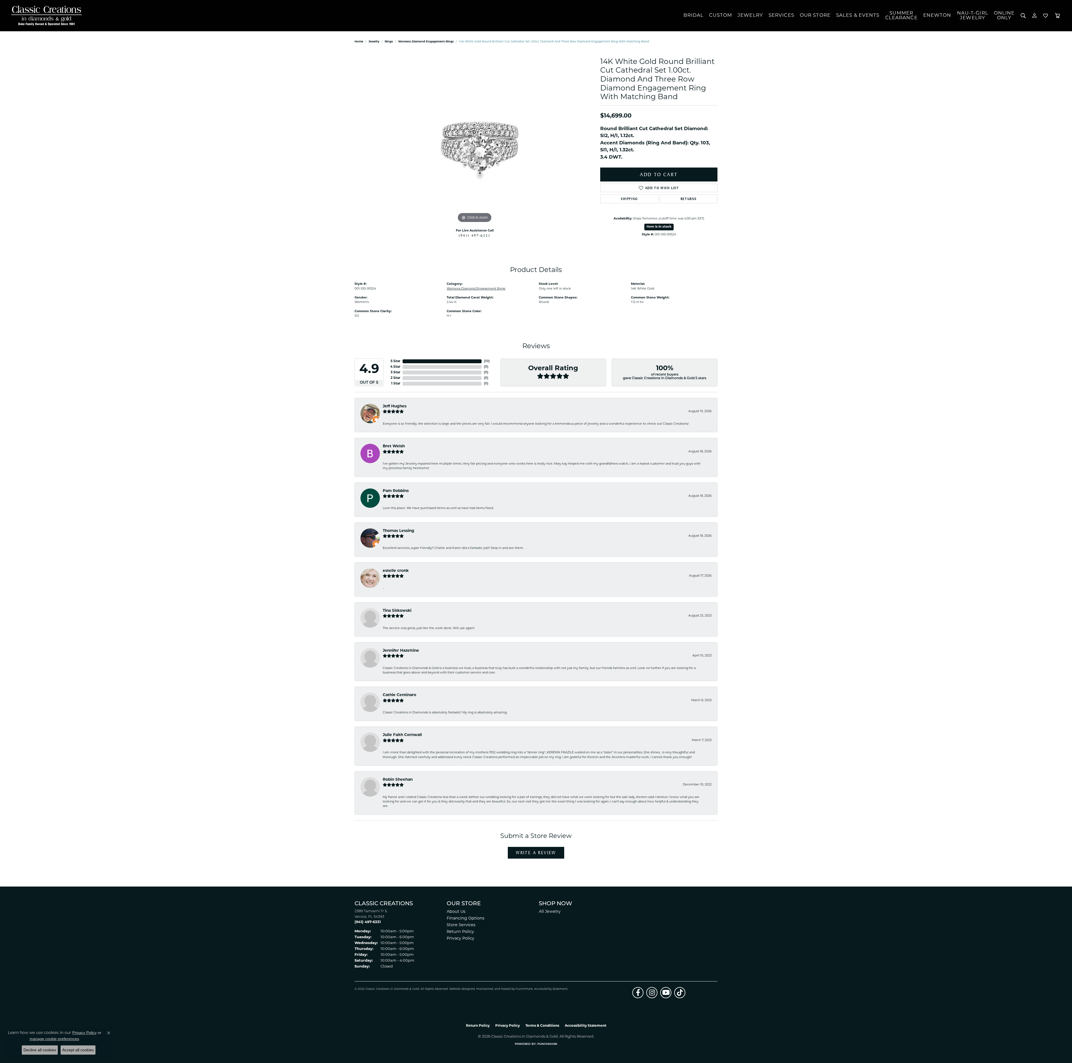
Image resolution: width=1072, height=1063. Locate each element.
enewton (937, 15)
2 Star (395, 378)
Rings (389, 41)
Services (781, 15)
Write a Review (536, 853)
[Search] (1023, 15)
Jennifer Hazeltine (401, 651)
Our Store (815, 15)
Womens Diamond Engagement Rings (426, 41)
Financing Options (465, 918)
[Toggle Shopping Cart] (1057, 15)
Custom (720, 15)
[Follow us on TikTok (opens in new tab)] (679, 992)
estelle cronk (396, 571)
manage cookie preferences (54, 1038)
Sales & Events (858, 15)
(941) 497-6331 (474, 235)
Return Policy (460, 932)
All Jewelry (550, 912)
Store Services (461, 925)
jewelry (373, 41)
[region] (474, 140)
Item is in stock (659, 226)
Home (359, 41)
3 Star (395, 372)
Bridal (693, 15)
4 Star (395, 367)
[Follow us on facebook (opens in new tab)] (637, 992)
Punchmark (524, 989)
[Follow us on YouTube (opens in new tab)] (665, 992)
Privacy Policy (460, 939)
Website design (460, 989)
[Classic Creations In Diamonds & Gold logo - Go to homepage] (45, 15)
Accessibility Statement (551, 989)
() (487, 361)
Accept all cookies (78, 1050)
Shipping (629, 199)
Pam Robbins (396, 491)
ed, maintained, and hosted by (493, 989)
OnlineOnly (1004, 15)
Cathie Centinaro (399, 695)
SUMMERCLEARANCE (901, 15)
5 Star (395, 361)
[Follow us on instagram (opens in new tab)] (651, 992)
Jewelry (750, 15)
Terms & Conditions (542, 1026)
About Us (456, 912)
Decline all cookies (39, 1050)
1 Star (395, 383)
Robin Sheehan (398, 780)
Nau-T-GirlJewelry (972, 15)
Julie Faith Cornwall (402, 735)
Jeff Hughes (394, 406)
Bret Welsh (394, 446)
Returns (689, 199)
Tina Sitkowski (397, 611)
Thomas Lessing (398, 531)
